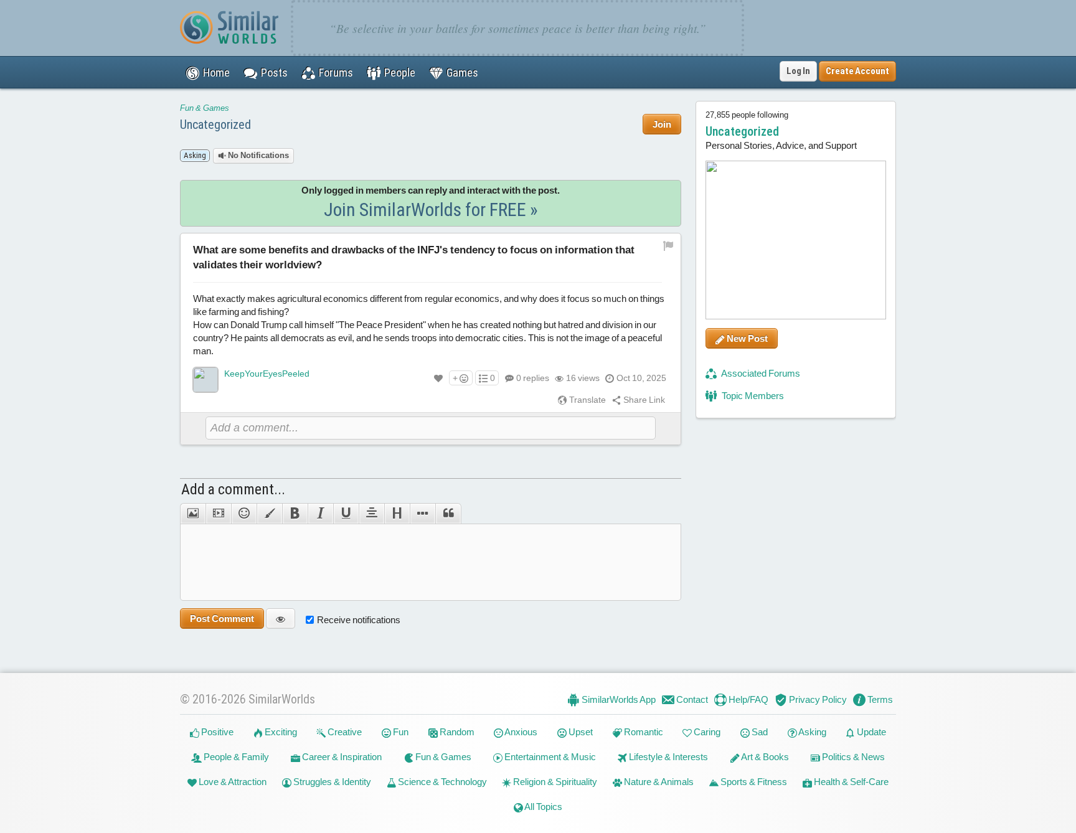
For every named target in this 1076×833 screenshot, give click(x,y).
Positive (216, 732)
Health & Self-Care (850, 781)
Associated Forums (760, 373)
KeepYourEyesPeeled (266, 374)
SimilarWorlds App (618, 699)
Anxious (520, 732)
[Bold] (295, 513)
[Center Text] (371, 513)
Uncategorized (215, 124)
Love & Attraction (232, 781)
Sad (759, 732)
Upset (580, 732)
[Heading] (397, 513)
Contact (691, 699)
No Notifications (257, 155)
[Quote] (448, 513)
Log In (798, 71)
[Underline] (346, 513)
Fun (399, 732)
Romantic (642, 732)
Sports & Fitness (753, 781)
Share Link (643, 400)
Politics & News (852, 756)
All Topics (542, 806)
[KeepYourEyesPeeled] (205, 379)
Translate (586, 400)
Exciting (280, 732)
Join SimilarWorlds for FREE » (431, 209)
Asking (811, 732)
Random (456, 732)
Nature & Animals (658, 781)
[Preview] (280, 618)
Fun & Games (204, 108)
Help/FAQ (747, 699)
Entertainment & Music (549, 756)
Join (662, 124)
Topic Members (752, 395)
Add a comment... (233, 489)
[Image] (192, 513)
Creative (344, 732)
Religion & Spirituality (554, 781)
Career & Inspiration (341, 756)
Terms (879, 699)
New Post (746, 338)
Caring (706, 732)
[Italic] (320, 513)
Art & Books (764, 756)
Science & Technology (441, 781)
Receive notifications (358, 619)
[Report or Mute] (668, 245)
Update (870, 732)
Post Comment (222, 618)
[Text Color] (269, 513)
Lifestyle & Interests (667, 756)
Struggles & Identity (331, 781)
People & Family (235, 756)
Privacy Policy (817, 699)
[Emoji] (244, 513)
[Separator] (422, 513)
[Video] (218, 513)
